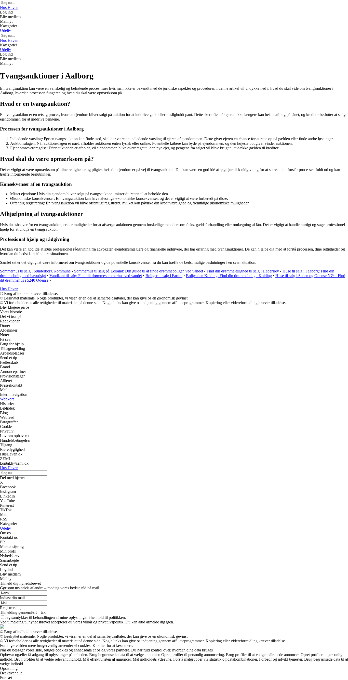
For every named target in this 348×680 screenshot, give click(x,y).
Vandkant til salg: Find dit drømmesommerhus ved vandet (95, 275)
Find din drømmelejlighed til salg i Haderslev (243, 271)
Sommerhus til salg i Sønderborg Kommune (35, 271)
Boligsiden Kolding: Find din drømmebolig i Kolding (229, 275)
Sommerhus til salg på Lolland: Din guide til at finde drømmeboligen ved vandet (138, 271)
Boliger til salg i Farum (163, 275)
